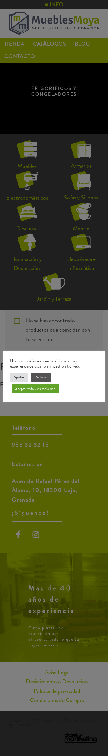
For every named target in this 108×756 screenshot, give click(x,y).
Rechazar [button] (41, 377)
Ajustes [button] (19, 377)
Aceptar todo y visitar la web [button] (35, 389)
